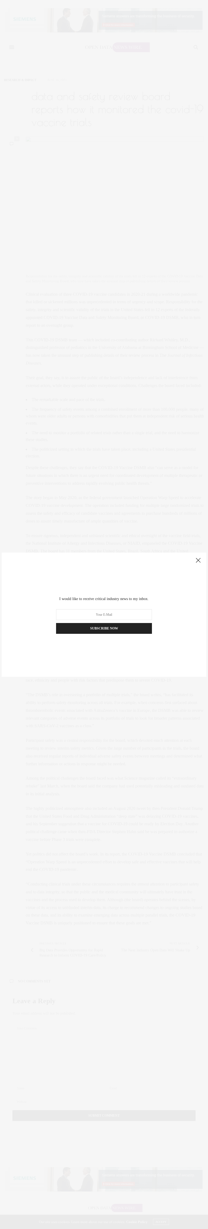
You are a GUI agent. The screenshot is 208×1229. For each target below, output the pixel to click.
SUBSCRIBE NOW (104, 628)
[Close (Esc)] (198, 560)
